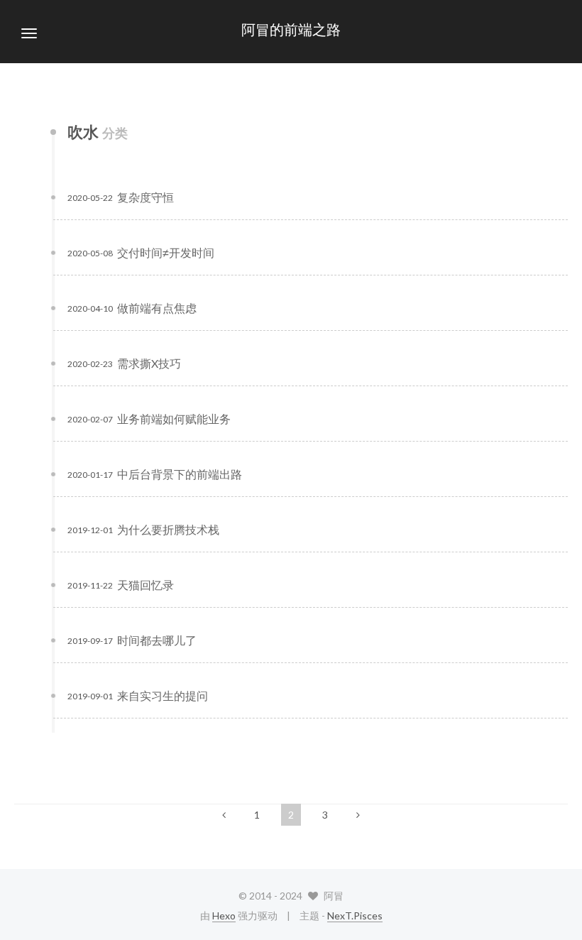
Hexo (224, 915)
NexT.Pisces (355, 915)
